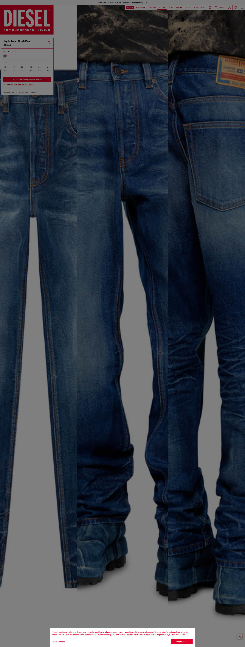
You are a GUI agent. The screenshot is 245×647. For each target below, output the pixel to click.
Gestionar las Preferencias (128, 635)
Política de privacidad (159, 635)
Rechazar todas (58, 642)
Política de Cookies (177, 635)
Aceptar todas (181, 642)
